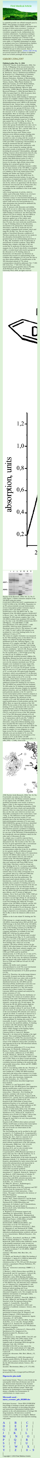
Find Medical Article (21, 6)
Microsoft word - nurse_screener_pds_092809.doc (16, 1398)
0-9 (31, 1450)
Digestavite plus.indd (12, 1376)
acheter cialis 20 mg (30, 51)
